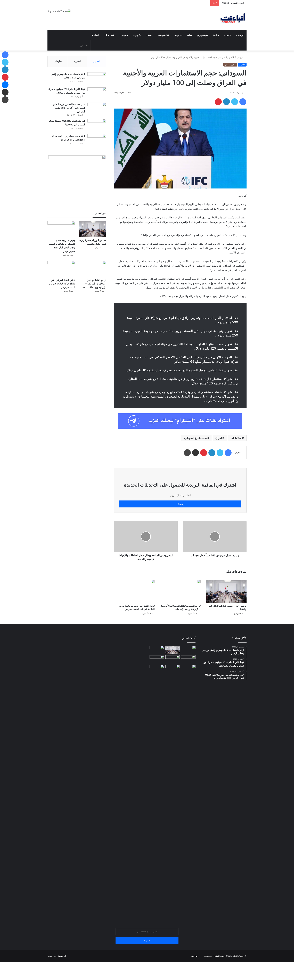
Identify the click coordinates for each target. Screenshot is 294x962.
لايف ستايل (109, 35)
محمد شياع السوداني (195, 438)
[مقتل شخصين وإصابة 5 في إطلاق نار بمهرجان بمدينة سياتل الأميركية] (157, 659)
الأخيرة (77, 61)
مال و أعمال (230, 64)
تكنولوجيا (137, 35)
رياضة (150, 35)
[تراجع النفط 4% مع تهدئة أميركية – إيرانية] (172, 669)
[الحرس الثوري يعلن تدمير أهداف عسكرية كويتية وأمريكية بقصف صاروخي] (157, 792)
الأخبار (231, 57)
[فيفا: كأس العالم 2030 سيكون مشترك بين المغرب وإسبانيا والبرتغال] (96, 93)
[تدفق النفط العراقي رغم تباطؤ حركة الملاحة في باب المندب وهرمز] (134, 591)
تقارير (228, 35)
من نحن (52, 956)
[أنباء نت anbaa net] (215, 18)
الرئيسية (240, 35)
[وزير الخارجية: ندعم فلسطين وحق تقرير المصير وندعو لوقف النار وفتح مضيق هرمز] (61, 229)
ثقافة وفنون (163, 35)
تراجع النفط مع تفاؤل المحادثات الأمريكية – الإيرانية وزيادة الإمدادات (94, 284)
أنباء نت (194, 956)
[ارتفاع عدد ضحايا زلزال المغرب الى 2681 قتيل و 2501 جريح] (96, 140)
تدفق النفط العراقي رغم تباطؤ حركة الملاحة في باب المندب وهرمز (62, 284)
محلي (189, 35)
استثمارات (236, 438)
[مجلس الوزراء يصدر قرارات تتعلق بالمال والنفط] (226, 591)
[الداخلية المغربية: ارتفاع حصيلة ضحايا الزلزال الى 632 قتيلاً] (96, 125)
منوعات (124, 35)
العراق (219, 438)
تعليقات (58, 61)
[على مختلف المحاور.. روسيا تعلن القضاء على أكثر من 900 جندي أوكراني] (96, 109)
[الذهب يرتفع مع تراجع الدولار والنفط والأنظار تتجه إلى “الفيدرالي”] (188, 669)
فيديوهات (178, 35)
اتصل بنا (95, 35)
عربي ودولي (202, 35)
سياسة (216, 35)
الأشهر (96, 61)
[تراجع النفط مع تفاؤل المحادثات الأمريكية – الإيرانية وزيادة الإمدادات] (180, 591)
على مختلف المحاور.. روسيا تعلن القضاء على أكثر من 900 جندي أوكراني (69, 108)
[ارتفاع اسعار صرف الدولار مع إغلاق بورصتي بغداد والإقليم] (96, 78)
